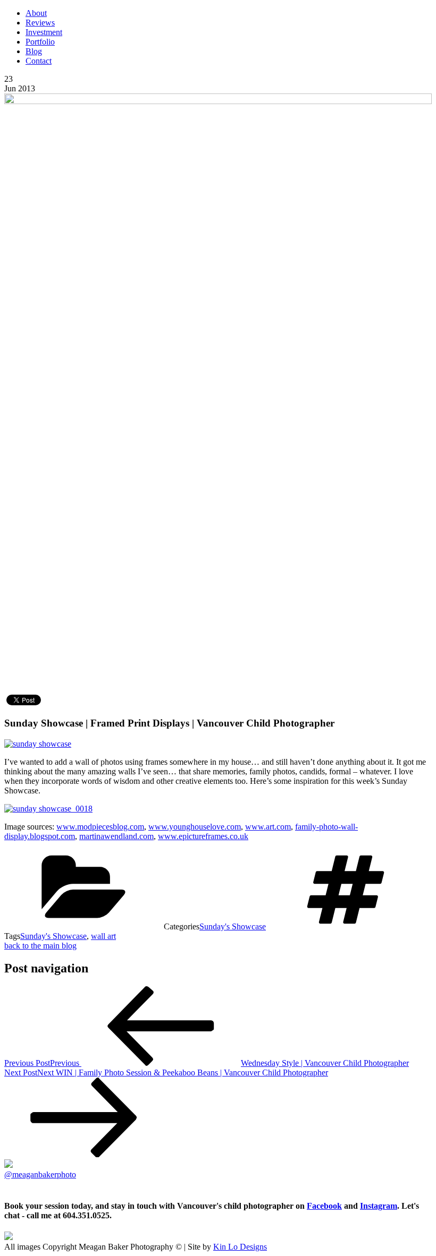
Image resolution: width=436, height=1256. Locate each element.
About (36, 13)
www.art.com (268, 826)
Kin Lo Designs (240, 1246)
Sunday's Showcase (232, 926)
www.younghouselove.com (194, 826)
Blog (34, 51)
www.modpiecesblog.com (100, 826)
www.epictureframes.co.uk (203, 836)
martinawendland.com (116, 836)
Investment (44, 32)
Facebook (324, 1205)
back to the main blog (40, 945)
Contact (39, 60)
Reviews (40, 22)
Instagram (378, 1205)
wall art (103, 936)
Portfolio (40, 41)
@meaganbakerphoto (40, 1174)
